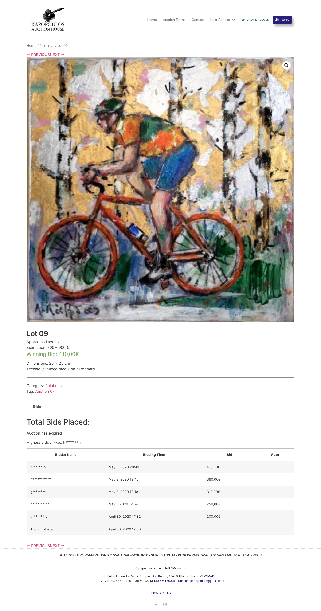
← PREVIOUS (38, 54)
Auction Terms (174, 20)
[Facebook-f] (156, 604)
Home (152, 20)
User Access (220, 20)
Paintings (46, 45)
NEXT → (57, 54)
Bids (37, 406)
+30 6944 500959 (165, 581)
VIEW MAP (207, 576)
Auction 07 (45, 391)
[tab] (37, 406)
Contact (198, 20)
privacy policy (160, 593)
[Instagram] (165, 604)
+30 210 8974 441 (111, 581)
